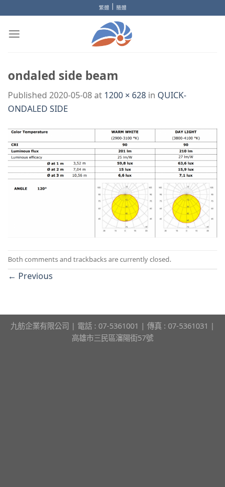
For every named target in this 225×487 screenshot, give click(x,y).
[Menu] (14, 34)
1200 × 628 (125, 95)
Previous (30, 276)
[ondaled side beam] (112, 182)
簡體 (121, 7)
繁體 (104, 7)
